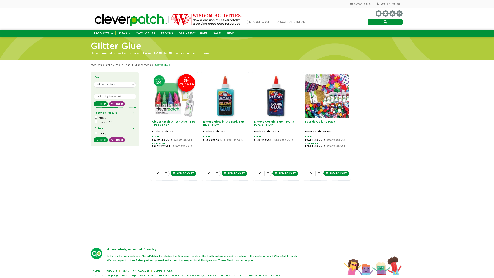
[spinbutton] (157, 173)
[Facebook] (379, 13)
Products (102, 33)
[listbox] (115, 85)
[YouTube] (392, 13)
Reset (119, 104)
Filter (103, 104)
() (104, 118)
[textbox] (307, 22)
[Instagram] (385, 13)
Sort (98, 77)
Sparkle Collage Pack (320, 121)
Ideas (122, 33)
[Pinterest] (399, 13)
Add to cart (185, 173)
